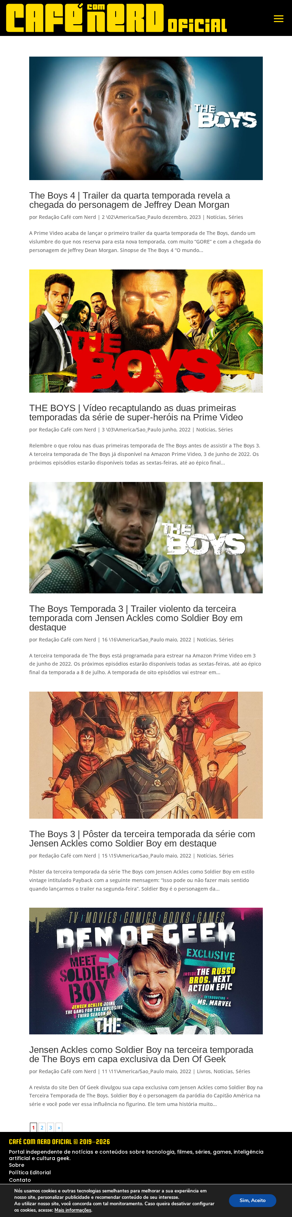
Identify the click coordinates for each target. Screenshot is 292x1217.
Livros (204, 1071)
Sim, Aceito (253, 1200)
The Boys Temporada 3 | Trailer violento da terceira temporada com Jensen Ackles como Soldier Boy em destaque (136, 618)
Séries (236, 217)
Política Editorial (30, 1172)
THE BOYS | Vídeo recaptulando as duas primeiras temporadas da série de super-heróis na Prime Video (136, 413)
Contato (20, 1180)
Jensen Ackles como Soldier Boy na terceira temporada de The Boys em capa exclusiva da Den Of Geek (141, 1054)
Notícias (216, 217)
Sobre (16, 1165)
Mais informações (72, 1210)
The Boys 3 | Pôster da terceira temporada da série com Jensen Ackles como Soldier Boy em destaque (142, 839)
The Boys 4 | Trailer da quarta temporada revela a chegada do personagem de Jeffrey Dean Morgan (129, 200)
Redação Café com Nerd (67, 217)
